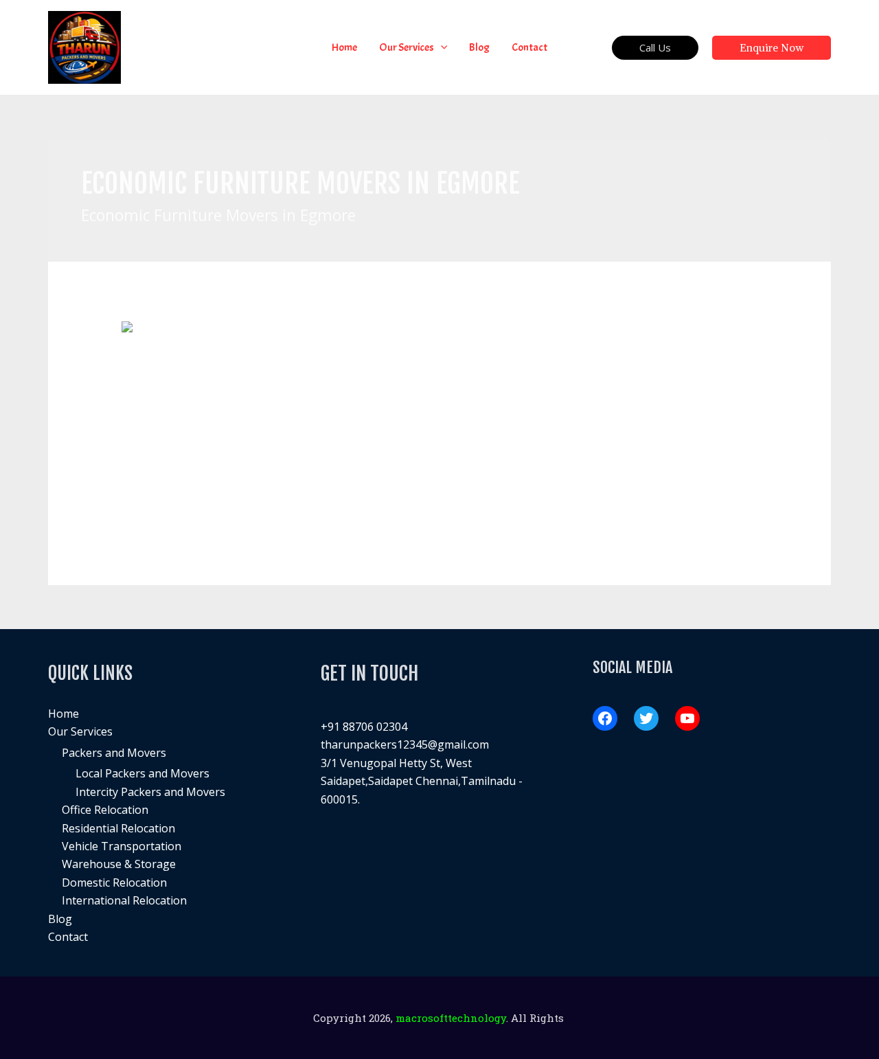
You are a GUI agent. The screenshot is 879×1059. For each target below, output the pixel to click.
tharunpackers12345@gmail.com (405, 744)
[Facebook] (605, 718)
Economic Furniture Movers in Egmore (265, 367)
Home (63, 713)
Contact (68, 936)
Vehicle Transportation (121, 846)
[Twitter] (646, 718)
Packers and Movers (114, 752)
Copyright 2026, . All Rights (440, 1018)
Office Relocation (105, 809)
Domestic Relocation (114, 882)
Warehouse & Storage (119, 864)
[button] (441, 47)
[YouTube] (687, 718)
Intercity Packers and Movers (150, 791)
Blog (60, 918)
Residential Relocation (118, 828)
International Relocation (124, 900)
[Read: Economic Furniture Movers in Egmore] (226, 329)
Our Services (80, 731)
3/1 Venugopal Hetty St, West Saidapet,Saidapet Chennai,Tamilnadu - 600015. (422, 781)
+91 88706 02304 (364, 726)
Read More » (154, 507)
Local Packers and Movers (142, 773)
